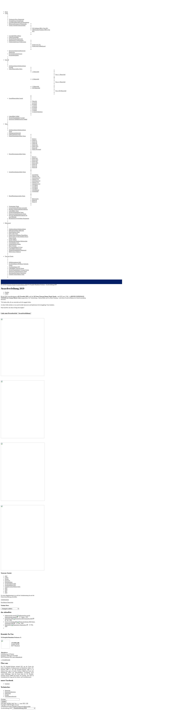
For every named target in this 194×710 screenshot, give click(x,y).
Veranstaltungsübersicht (10, 696)
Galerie (6, 577)
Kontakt (7, 695)
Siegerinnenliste (8, 582)
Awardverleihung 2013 (10, 585)
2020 (6, 576)
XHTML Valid (10, 703)
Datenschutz (8, 693)
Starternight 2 (23, 625)
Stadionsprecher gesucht (10, 617)
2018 (6, 589)
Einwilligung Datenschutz (7, 602)
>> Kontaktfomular (5, 660)
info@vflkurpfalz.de (17, 657)
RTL (24, 703)
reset (21, 703)
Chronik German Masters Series (12, 586)
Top (15, 703)
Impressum (7, 690)
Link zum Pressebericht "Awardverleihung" (16, 313)
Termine (7, 579)
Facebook (7, 683)
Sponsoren (7, 580)
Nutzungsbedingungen (10, 692)
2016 (6, 592)
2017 (6, 591)
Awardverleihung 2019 (21, 284)
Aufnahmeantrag (5, 599)
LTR (27, 703)
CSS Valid (3, 703)
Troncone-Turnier (11, 284)
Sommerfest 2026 (28, 618)
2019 (6, 588)
